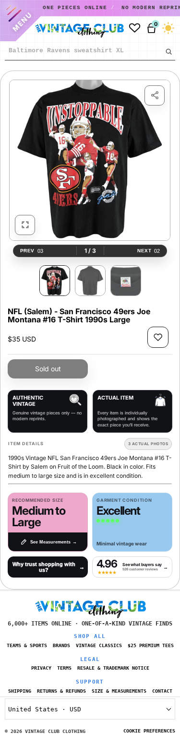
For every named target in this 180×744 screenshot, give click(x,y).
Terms (64, 668)
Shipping (19, 691)
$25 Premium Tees (151, 645)
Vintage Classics (99, 645)
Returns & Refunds (61, 691)
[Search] (168, 51)
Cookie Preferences (149, 730)
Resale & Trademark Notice (113, 668)
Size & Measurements (119, 691)
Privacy (41, 668)
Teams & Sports (27, 645)
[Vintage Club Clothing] (77, 28)
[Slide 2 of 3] (90, 280)
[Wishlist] (135, 28)
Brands (61, 645)
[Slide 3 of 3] (125, 280)
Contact (162, 691)
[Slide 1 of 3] (54, 280)
